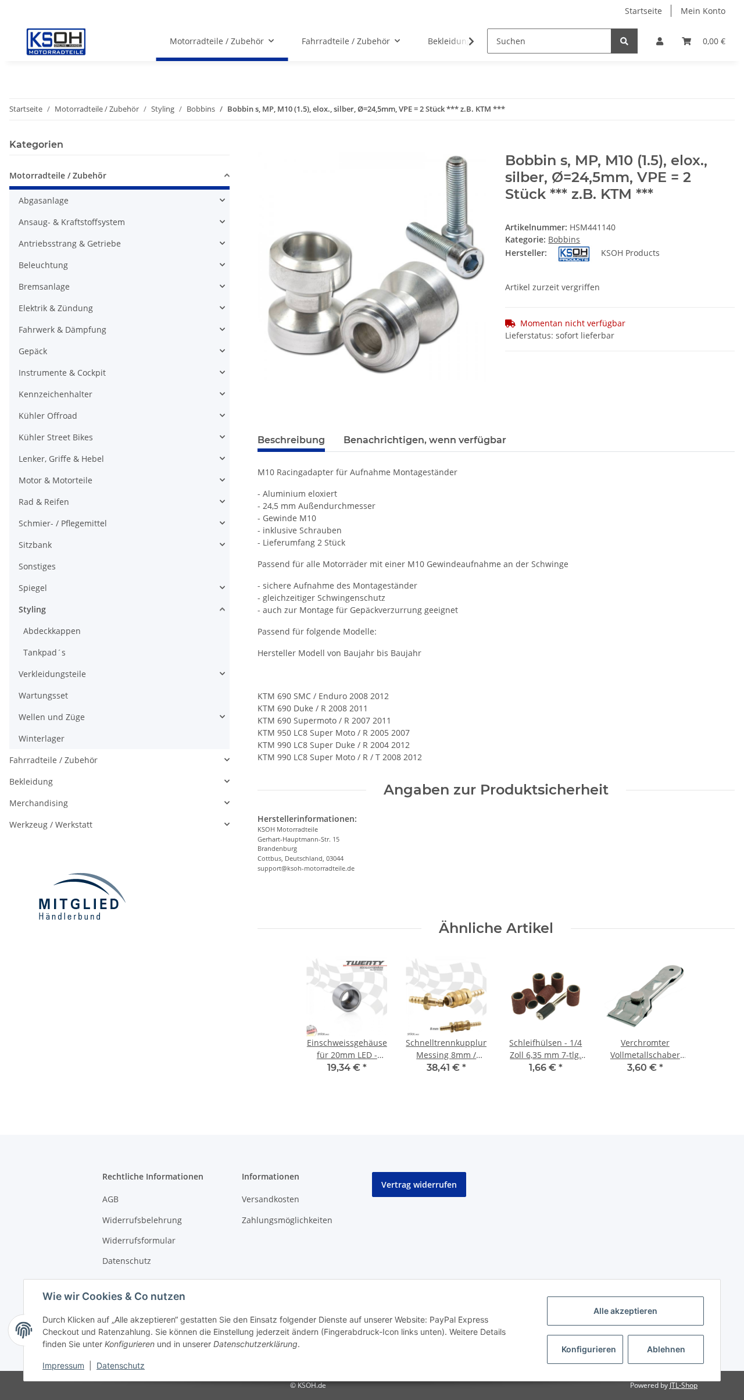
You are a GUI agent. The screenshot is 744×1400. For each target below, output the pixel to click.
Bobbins (564, 239)
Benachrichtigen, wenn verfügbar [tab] (425, 440)
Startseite (643, 10)
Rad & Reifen (44, 501)
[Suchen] (624, 41)
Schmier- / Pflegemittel (63, 523)
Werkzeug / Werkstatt (50, 824)
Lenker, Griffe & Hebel (61, 458)
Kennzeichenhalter (55, 394)
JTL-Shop (684, 1385)
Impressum (63, 1365)
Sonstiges (37, 566)
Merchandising (38, 802)
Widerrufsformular (139, 1240)
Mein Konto (703, 10)
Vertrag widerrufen (419, 1184)
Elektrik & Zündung (56, 308)
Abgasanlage (44, 200)
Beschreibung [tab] (291, 440)
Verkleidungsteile (52, 673)
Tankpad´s (44, 652)
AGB (110, 1199)
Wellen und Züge (52, 716)
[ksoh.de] (75, 41)
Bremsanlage (44, 286)
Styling (32, 609)
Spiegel (33, 587)
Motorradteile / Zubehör (57, 175)
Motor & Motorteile (55, 480)
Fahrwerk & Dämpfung (62, 329)
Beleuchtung (43, 264)
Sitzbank (35, 544)
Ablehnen (666, 1349)
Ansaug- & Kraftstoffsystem (72, 221)
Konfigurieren (588, 1349)
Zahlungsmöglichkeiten (287, 1220)
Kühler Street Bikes (56, 437)
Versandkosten (270, 1199)
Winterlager (42, 738)
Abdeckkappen (52, 630)
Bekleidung (31, 781)
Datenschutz (126, 1260)
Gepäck (33, 351)
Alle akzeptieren (625, 1311)
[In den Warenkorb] (266, 146)
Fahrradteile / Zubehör (53, 759)
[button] (660, 41)
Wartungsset (43, 695)
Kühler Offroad (48, 415)
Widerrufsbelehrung (142, 1220)
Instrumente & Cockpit (62, 372)
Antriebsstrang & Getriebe (70, 243)
